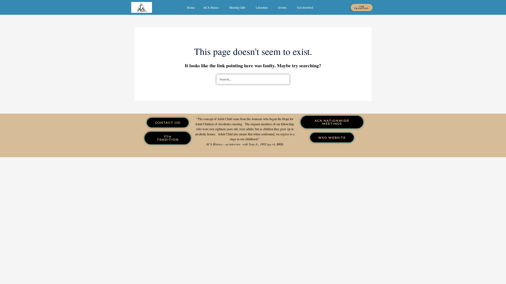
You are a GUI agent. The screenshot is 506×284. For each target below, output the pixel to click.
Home (191, 7)
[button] (212, 7)
